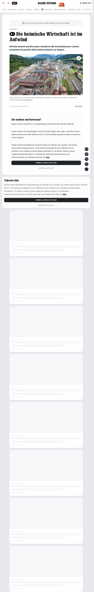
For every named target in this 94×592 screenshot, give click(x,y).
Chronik (13, 29)
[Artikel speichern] (86, 159)
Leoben (79, 106)
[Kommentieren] (86, 154)
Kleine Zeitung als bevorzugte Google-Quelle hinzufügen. (47, 23)
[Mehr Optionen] (86, 169)
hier (48, 157)
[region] (47, 10)
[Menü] (3, 3)
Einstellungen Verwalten (46, 168)
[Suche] (8, 3)
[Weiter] (86, 9)
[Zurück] (2, 9)
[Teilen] (86, 164)
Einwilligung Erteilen (46, 163)
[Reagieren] (86, 149)
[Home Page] (47, 3)
